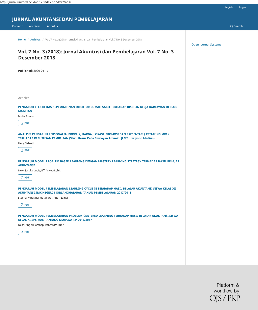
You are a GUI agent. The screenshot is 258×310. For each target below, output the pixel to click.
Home (22, 39)
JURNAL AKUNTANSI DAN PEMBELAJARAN (62, 19)
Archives (35, 26)
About (51, 26)
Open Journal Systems (206, 44)
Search (238, 26)
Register (229, 7)
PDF (26, 123)
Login (242, 7)
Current (17, 26)
